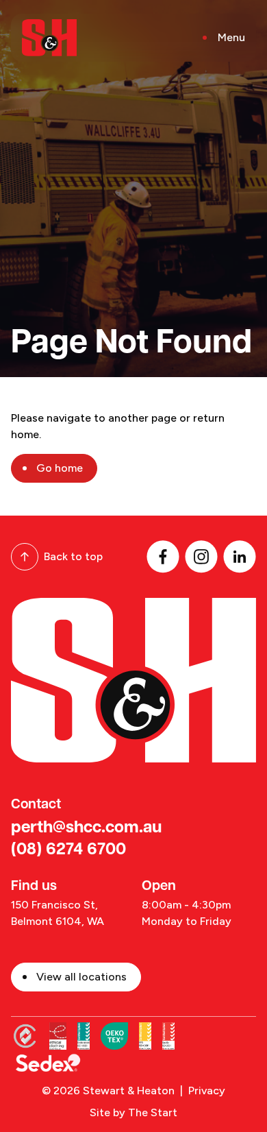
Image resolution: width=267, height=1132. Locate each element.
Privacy (206, 1090)
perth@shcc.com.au (86, 828)
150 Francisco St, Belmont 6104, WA (57, 913)
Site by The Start (133, 1112)
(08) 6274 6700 (68, 850)
